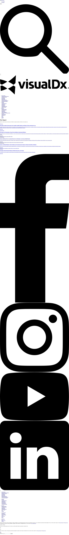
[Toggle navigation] (0, 74)
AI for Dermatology (4, 103)
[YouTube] (34, 420)
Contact (3, 117)
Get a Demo (3, 1)
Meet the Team (3, 514)
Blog (2, 116)
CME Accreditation (4, 112)
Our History (3, 513)
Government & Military (5, 101)
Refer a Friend (3, 520)
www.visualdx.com (33, 523)
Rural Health (3, 98)
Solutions (3, 499)
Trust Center (3, 516)
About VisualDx (4, 114)
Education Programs (4, 496)
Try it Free (3, 2)
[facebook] (34, 302)
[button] (2, 0)
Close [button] (0, 532)
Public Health (3, 99)
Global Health (3, 105)
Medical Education (4, 506)
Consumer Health (4, 107)
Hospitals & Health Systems (5, 96)
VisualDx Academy (4, 109)
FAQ (2, 510)
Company (3, 113)
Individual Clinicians (4, 493)
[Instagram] (34, 371)
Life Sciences (3, 97)
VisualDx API (3, 104)
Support (3, 521)
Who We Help (3, 95)
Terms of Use (66, 522)
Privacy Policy (61, 522)
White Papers (3, 111)
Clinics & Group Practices (5, 100)
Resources (3, 108)
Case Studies (3, 110)
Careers (3, 515)
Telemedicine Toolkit (4, 106)
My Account (3, 519)
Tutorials (3, 511)
